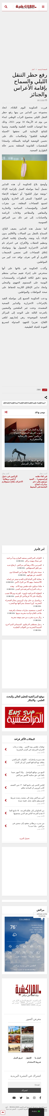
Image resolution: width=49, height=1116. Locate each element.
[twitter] (21, 1098)
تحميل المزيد (24, 838)
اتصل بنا (38, 1058)
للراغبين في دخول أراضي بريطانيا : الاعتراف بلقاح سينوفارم (12, 479)
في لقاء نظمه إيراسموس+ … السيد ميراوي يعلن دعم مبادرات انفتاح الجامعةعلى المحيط (38, 481)
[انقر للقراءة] (24, 455)
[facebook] (40, 1098)
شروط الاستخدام (34, 1062)
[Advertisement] (24, 39)
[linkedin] (28, 1098)
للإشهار (28, 1058)
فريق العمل (18, 1058)
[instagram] (34, 1098)
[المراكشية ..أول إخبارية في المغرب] (24, 9)
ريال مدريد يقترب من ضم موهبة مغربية (26, 617)
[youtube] (14, 1098)
